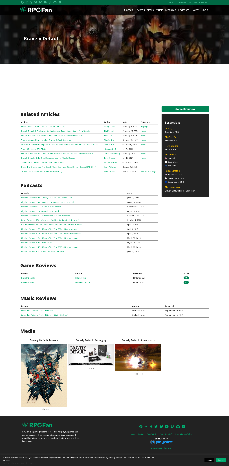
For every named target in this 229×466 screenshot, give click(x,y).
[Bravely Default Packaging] (91, 355)
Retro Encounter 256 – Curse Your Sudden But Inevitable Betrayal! (50, 220)
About (174, 2)
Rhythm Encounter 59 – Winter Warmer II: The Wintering (45, 215)
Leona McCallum (82, 282)
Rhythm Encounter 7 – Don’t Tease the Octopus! (42, 251)
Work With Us (152, 434)
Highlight (145, 126)
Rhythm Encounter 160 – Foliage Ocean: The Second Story (46, 197)
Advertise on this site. (161, 448)
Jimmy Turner (110, 126)
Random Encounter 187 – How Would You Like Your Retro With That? (51, 224)
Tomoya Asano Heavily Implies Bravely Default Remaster (46, 140)
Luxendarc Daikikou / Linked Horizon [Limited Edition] (44, 315)
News (150, 10)
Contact (184, 2)
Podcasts (183, 10)
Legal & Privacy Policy (183, 434)
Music (159, 10)
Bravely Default (28, 278)
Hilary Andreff (110, 149)
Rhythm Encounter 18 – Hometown (36, 242)
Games (128, 10)
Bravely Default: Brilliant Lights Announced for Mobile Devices (48, 158)
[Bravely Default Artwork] (44, 375)
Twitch (195, 10)
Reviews (140, 10)
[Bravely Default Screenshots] (138, 357)
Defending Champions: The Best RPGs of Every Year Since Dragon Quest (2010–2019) (58, 167)
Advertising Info (166, 434)
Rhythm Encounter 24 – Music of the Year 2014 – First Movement (49, 238)
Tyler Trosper (110, 158)
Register (204, 2)
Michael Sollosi (110, 162)
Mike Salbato (109, 171)
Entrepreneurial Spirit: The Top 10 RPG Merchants (43, 126)
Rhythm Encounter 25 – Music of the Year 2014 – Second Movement (51, 233)
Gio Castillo (109, 140)
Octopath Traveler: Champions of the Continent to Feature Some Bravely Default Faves (59, 144)
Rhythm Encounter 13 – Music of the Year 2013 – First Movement (49, 247)
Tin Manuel (109, 131)
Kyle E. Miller (80, 278)
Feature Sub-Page (149, 171)
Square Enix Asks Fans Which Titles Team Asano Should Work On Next (52, 135)
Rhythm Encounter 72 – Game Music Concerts (41, 206)
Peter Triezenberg (112, 153)
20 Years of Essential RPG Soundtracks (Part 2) (41, 171)
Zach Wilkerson (110, 167)
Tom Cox (108, 135)
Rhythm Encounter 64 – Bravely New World (40, 211)
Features (170, 10)
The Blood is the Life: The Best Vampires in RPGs (42, 162)
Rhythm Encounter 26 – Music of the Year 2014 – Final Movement (49, 229)
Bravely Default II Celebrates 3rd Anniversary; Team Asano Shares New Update (55, 131)
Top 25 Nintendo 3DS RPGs (33, 149)
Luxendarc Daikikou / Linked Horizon (37, 310)
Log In (194, 2)
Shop (205, 10)
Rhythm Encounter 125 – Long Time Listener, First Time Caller (48, 202)
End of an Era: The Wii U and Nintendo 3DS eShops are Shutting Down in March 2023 (58, 153)
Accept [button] (221, 460)
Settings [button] (209, 460)
